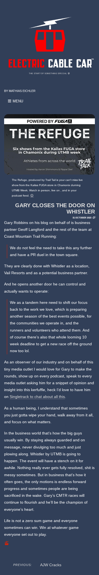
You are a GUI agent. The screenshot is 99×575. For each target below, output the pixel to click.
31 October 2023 (82, 217)
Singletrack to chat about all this (37, 396)
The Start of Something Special (48, 73)
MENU (17, 101)
